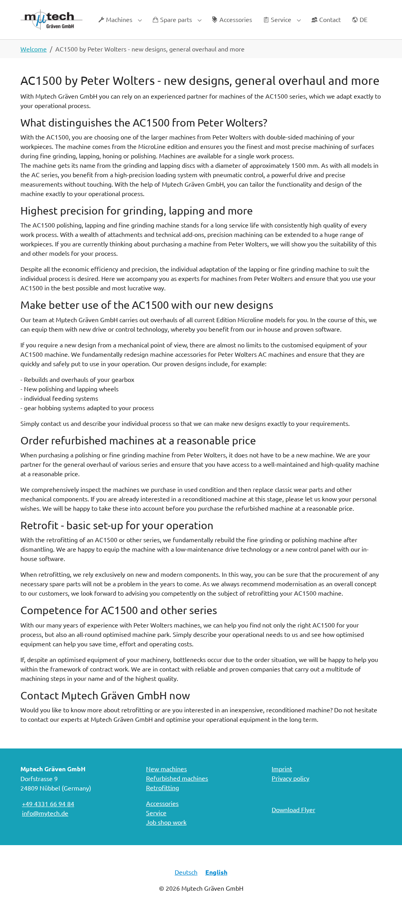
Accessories (162, 803)
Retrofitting (162, 787)
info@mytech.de (45, 813)
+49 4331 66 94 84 (48, 803)
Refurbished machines (177, 778)
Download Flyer (293, 809)
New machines (166, 768)
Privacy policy (290, 778)
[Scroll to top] (384, 890)
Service (156, 812)
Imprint (282, 768)
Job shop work (166, 822)
